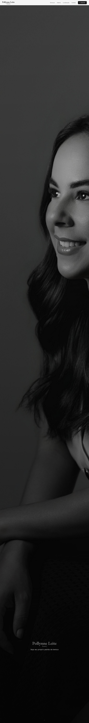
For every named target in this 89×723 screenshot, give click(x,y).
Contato (74, 2)
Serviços (52, 2)
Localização (66, 2)
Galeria (59, 2)
